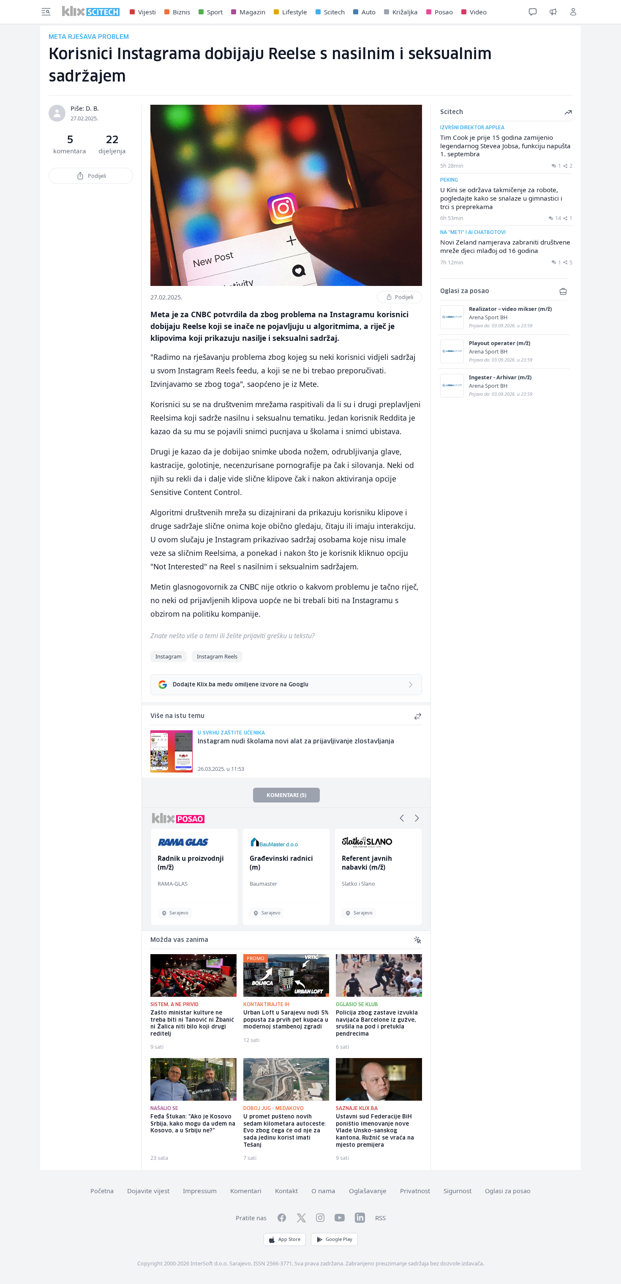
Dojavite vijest (148, 1190)
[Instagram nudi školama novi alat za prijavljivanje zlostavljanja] (171, 751)
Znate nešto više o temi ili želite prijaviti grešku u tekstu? (232, 635)
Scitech (334, 12)
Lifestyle (294, 12)
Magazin (252, 12)
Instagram (168, 656)
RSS (380, 1217)
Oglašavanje (368, 1190)
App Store (289, 1239)
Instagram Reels (217, 656)
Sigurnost (457, 1190)
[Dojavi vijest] (553, 11)
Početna (102, 1191)
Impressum (200, 1190)
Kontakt (286, 1190)
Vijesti (147, 12)
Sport (215, 12)
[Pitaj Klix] (532, 11)
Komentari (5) (286, 795)
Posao (444, 12)
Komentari (245, 1190)
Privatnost (415, 1190)
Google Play (339, 1239)
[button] (402, 818)
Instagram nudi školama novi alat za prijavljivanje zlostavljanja (296, 742)
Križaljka (405, 12)
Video (478, 12)
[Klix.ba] (91, 11)
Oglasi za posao (508, 1191)
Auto (369, 12)
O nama (323, 1190)
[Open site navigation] (46, 12)
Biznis (181, 12)
